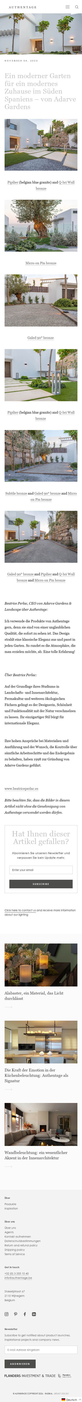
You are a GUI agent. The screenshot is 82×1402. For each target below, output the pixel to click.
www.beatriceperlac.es (21, 789)
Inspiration (11, 1208)
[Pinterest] (16, 1314)
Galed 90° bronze (40, 338)
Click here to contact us (20, 910)
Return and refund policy (21, 1245)
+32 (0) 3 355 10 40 (17, 1273)
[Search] (77, 6)
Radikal (49, 1393)
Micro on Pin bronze (41, 263)
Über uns (10, 1227)
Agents (9, 1232)
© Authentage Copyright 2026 (28, 1393)
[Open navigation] (67, 6)
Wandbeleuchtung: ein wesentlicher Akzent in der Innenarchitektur (36, 1155)
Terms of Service (15, 1254)
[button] (71, 1399)
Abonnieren (20, 1363)
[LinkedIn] (34, 1314)
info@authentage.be (18, 1277)
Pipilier (12, 182)
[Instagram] (6, 1314)
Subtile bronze (16, 493)
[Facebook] (25, 1314)
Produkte (10, 1204)
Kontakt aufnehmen (18, 1236)
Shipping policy (15, 1249)
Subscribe (41, 884)
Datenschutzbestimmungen (23, 1241)
